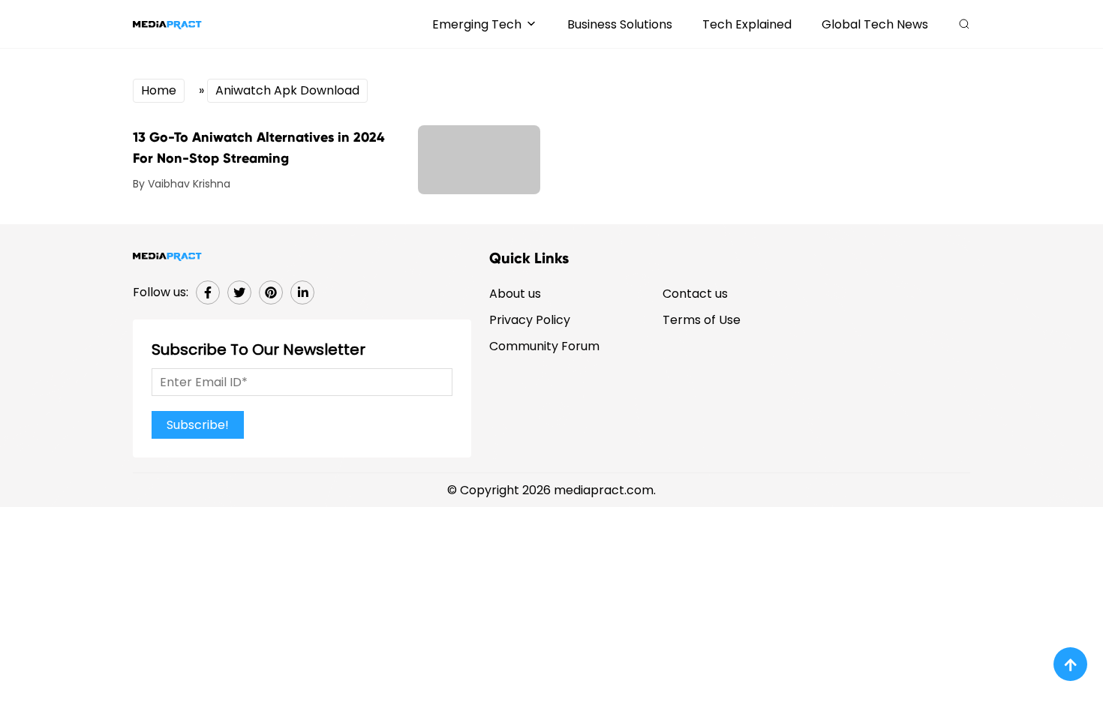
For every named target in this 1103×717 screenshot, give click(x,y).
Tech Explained (747, 24)
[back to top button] (1070, 664)
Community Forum (544, 346)
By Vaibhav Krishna (181, 183)
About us (515, 293)
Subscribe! (198, 425)
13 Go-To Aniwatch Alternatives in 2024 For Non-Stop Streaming (258, 147)
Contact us (695, 293)
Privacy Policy (529, 319)
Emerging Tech (476, 24)
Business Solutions (619, 24)
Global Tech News (875, 24)
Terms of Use (702, 319)
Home (158, 90)
